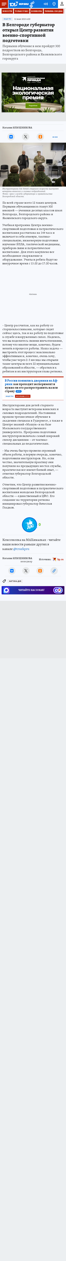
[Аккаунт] (62, 4)
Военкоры (36, 11)
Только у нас (22, 11)
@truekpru (21, 548)
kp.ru (61, 559)
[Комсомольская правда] (19, 4)
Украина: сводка (53, 11)
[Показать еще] (55, 136)
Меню (4, 4)
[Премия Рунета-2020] (31, 4)
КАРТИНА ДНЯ (15, 581)
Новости (7, 11)
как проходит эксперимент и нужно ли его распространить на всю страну (31, 386)
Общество (7, 19)
